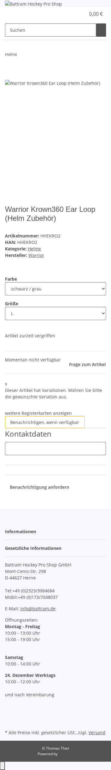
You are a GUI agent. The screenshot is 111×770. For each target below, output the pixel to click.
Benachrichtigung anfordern (39, 487)
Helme (34, 249)
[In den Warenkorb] (10, 75)
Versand (96, 732)
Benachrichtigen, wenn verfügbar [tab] (44, 422)
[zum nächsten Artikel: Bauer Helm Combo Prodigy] (33, 55)
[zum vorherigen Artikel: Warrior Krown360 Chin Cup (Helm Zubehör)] (22, 55)
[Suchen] (101, 30)
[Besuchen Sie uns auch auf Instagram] (10, 713)
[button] (74, 14)
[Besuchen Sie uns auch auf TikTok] (10, 721)
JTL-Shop (66, 753)
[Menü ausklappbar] (12, 14)
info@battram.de (38, 608)
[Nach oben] (2, 766)
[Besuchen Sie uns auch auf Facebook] (10, 706)
